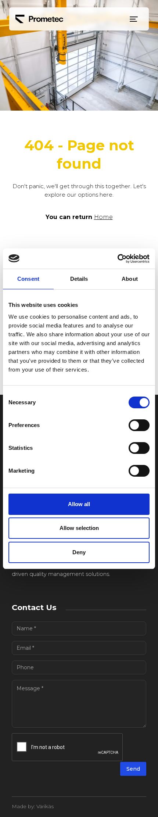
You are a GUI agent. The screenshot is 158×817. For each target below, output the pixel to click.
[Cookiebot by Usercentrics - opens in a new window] (117, 259)
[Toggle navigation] (134, 19)
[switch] (139, 425)
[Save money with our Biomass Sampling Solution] (39, 19)
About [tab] (130, 279)
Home (103, 217)
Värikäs (45, 806)
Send (133, 769)
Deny (79, 552)
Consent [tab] (28, 279)
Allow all (79, 504)
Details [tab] (79, 279)
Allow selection (79, 528)
